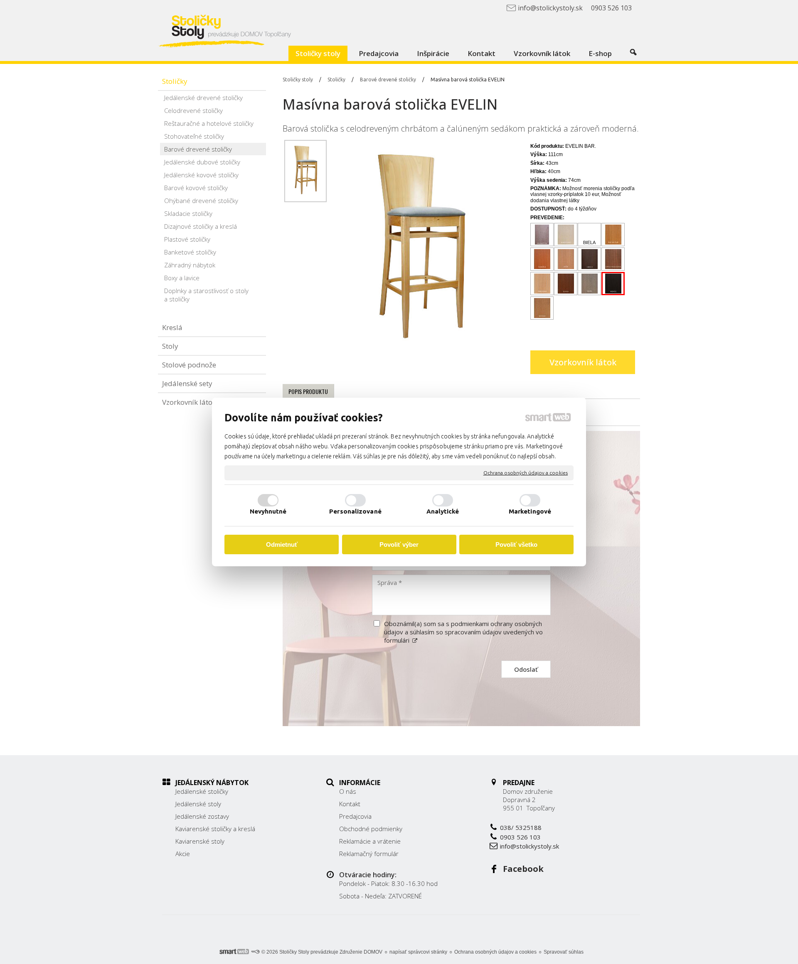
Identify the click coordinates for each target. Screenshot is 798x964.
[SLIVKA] (566, 284)
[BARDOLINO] (566, 235)
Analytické (442, 511)
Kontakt (349, 804)
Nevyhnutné (268, 511)
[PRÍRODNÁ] (542, 284)
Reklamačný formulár (369, 853)
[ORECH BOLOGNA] (613, 259)
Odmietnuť (282, 544)
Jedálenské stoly (198, 804)
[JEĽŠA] (566, 259)
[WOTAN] (542, 308)
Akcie (182, 853)
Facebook (523, 868)
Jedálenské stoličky (201, 791)
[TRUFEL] (589, 284)
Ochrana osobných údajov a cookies (525, 472)
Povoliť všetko (516, 544)
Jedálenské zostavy (202, 816)
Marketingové (530, 511)
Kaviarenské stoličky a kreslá (215, 829)
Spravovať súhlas (564, 952)
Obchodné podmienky (370, 829)
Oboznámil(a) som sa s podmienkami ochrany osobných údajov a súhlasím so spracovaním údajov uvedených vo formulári (463, 631)
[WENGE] (613, 284)
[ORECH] (589, 259)
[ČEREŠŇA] (542, 259)
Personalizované (355, 511)
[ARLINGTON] (542, 235)
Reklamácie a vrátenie (370, 841)
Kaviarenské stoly (199, 841)
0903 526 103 (520, 837)
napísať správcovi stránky (418, 952)
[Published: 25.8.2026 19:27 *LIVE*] (255, 952)
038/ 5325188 (521, 827)
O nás (347, 791)
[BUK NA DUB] (613, 235)
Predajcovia (355, 816)
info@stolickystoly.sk (529, 846)
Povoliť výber (399, 544)
